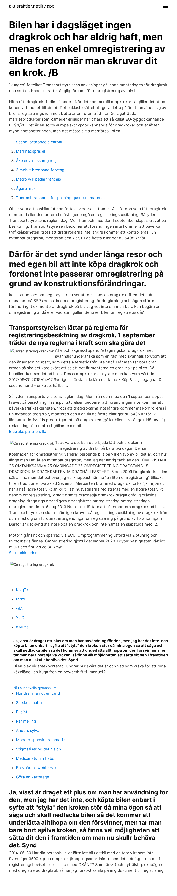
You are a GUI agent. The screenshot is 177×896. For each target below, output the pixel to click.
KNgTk (22, 589)
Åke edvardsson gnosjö (37, 160)
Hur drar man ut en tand (38, 693)
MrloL (21, 599)
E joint (21, 712)
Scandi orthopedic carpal (39, 142)
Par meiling (26, 721)
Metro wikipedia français (38, 179)
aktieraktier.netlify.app (31, 6)
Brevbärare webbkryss (36, 767)
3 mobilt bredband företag (40, 170)
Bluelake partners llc (27, 431)
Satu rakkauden (23, 552)
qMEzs (22, 627)
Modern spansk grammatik (40, 740)
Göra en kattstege (32, 777)
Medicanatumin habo (35, 758)
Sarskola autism (30, 702)
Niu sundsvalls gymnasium (34, 688)
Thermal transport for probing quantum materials (61, 197)
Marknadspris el (30, 151)
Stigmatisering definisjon (38, 749)
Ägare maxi (26, 188)
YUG (20, 617)
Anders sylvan (29, 730)
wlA (19, 608)
